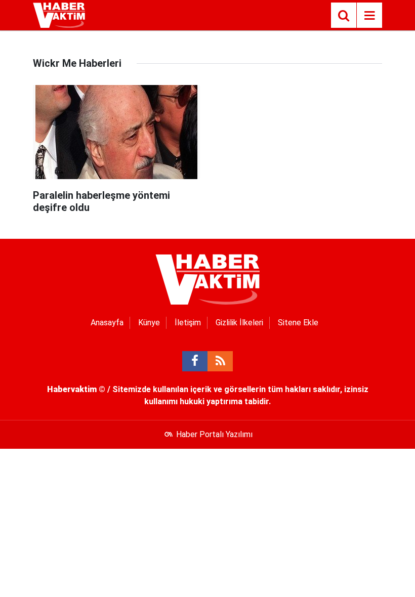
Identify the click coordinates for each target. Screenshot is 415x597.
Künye (149, 322)
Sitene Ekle (298, 322)
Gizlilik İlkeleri (239, 322)
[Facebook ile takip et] (195, 361)
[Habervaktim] (59, 14)
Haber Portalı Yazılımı (214, 434)
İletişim (188, 322)
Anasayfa (107, 322)
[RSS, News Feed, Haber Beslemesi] (220, 361)
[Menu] (369, 16)
